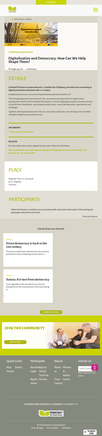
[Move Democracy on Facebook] (81, 383)
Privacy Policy (52, 428)
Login (33, 371)
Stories (10, 371)
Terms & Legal (37, 428)
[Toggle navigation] (95, 9)
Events (18, 367)
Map (9, 367)
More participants (90, 216)
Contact (58, 383)
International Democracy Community (12, 9)
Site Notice (66, 428)
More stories (51, 312)
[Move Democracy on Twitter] (81, 388)
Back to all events (22, 19)
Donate (51, 2)
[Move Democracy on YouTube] (91, 388)
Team (57, 379)
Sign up (43, 367)
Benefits (34, 367)
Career (66, 379)
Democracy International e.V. (21, 132)
